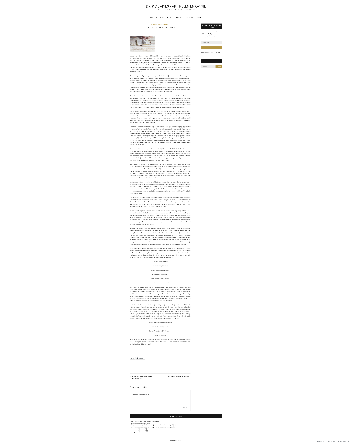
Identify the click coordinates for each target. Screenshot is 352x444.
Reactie (185, 407)
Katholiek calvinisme (136, 433)
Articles (169, 17)
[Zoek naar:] (211, 66)
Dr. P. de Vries (165, 32)
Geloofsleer (155, 24)
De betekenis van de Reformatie (178, 376)
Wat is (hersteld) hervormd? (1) (139, 431)
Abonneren (212, 47)
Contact (199, 17)
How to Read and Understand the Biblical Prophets (141, 377)
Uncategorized (164, 24)
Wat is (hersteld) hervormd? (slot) (140, 429)
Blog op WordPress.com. (176, 440)
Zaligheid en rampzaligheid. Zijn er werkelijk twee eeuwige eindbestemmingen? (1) (153, 427)
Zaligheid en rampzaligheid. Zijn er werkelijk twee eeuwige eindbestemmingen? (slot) (153, 425)
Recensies (189, 17)
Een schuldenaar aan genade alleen (140, 423)
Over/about (160, 17)
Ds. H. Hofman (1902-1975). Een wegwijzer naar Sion (145, 421)
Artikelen (179, 17)
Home (151, 17)
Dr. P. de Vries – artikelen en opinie (176, 6)
